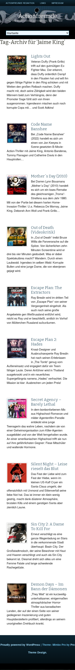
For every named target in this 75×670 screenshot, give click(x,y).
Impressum (57, 3)
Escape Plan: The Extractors (46, 290)
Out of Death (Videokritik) (43, 230)
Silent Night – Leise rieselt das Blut (49, 466)
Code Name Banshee (41, 126)
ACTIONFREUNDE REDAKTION (20, 3)
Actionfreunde (37, 16)
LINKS (43, 3)
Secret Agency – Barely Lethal (46, 402)
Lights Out (40, 56)
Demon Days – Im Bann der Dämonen (49, 586)
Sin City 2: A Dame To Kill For (47, 526)
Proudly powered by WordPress (20, 644)
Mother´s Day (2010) (49, 176)
